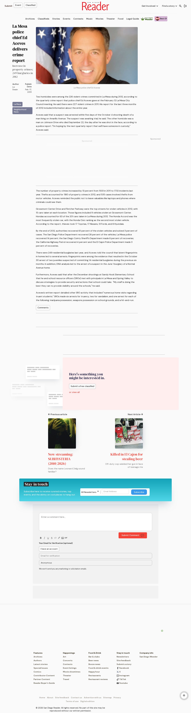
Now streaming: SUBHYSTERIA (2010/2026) (60, 459)
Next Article (134, 414)
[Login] (185, 6)
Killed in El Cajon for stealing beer (126, 456)
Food (120, 18)
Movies (99, 18)
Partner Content (42, 679)
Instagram (124, 675)
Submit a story (124, 664)
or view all (74, 392)
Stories (56, 18)
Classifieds (43, 18)
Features (38, 653)
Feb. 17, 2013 (28, 90)
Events (66, 18)
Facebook (124, 668)
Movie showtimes (71, 671)
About (50, 697)
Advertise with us (92, 697)
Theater (110, 18)
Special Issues (41, 668)
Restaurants (95, 675)
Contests (78, 18)
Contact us (76, 697)
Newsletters (123, 656)
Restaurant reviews (98, 679)
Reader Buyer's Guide (44, 683)
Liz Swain (15, 88)
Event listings (69, 668)
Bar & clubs (94, 656)
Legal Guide (132, 18)
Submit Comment (130, 535)
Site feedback (124, 660)
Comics (37, 671)
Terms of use (72, 701)
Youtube (123, 683)
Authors (38, 660)
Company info (146, 653)
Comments (43, 307)
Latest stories (41, 664)
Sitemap (107, 697)
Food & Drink (95, 653)
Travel (66, 679)
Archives (30, 18)
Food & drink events (99, 668)
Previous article (59, 414)
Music (89, 18)
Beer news (94, 660)
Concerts (67, 660)
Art (64, 656)
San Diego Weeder (149, 656)
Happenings (69, 653)
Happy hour (94, 671)
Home (42, 697)
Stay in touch (123, 653)
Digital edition (87, 701)
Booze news (94, 664)
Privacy (117, 697)
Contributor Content (44, 675)
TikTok (122, 679)
